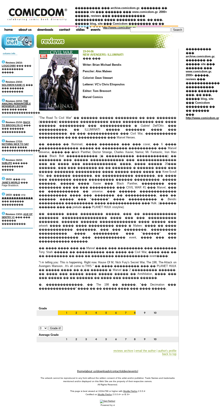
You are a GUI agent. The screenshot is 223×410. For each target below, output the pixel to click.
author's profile (167, 350)
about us (90, 371)
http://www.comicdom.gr (118, 27)
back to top (169, 354)
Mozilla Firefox (130, 391)
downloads (103, 371)
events (133, 371)
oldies (124, 371)
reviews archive (123, 350)
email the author (145, 350)
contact (115, 371)
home (81, 371)
